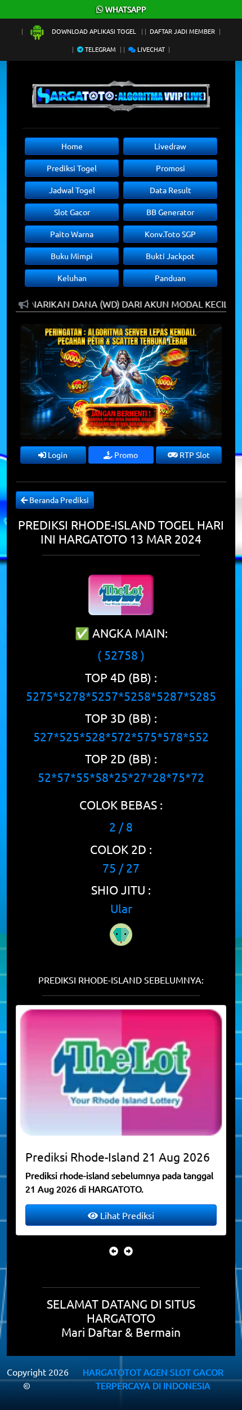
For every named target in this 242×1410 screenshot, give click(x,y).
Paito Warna (71, 234)
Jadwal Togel (72, 190)
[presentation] (113, 1250)
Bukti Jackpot (170, 256)
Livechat (150, 49)
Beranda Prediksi (58, 500)
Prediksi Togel (72, 168)
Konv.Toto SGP (170, 234)
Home (72, 146)
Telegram (99, 49)
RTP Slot (194, 455)
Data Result (170, 190)
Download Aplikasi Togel (94, 30)
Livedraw (170, 146)
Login (57, 455)
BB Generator (170, 212)
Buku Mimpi (72, 256)
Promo (125, 455)
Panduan (170, 278)
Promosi (170, 168)
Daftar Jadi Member (182, 30)
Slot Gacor (72, 212)
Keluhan (72, 278)
